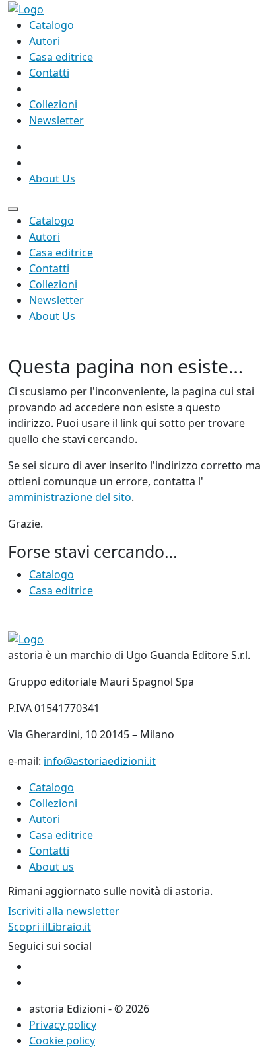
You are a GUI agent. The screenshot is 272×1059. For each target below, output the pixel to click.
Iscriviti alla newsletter (63, 911)
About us (51, 866)
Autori (44, 41)
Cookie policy (62, 1040)
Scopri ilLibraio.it (49, 927)
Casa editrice (61, 57)
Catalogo (51, 25)
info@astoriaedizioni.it (100, 761)
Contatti (49, 72)
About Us (52, 178)
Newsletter (56, 120)
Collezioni (53, 104)
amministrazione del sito (69, 497)
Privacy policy (62, 1024)
